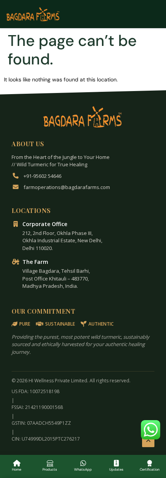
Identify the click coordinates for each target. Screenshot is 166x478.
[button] (150, 429)
